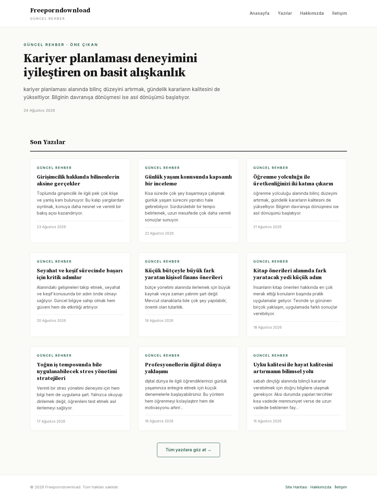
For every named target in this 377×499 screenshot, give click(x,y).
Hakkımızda (312, 13)
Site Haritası (296, 487)
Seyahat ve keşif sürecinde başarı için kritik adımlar (80, 274)
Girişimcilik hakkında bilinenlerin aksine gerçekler (78, 180)
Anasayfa (259, 13)
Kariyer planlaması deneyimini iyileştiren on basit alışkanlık (110, 65)
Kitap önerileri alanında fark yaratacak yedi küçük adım (289, 274)
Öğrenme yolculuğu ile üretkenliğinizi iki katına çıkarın (293, 180)
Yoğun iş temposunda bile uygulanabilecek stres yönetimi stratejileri (77, 371)
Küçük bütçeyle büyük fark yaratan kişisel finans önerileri (183, 274)
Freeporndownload (60, 13)
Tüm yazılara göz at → (188, 449)
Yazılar (285, 13)
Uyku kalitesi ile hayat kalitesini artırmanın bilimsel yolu (293, 368)
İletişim (339, 13)
